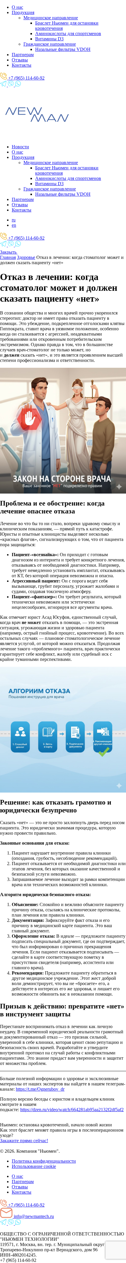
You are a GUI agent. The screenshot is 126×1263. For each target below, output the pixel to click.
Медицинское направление (50, 17)
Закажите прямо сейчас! (24, 1140)
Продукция (23, 12)
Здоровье (26, 257)
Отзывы (20, 59)
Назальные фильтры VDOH (63, 49)
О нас (17, 7)
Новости (20, 146)
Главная (8, 257)
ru (14, 219)
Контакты (21, 65)
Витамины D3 (49, 38)
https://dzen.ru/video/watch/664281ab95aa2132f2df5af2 (72, 1109)
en (14, 225)
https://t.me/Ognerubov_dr (40, 1089)
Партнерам (23, 54)
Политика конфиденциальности (44, 1161)
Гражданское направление (49, 44)
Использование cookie (34, 1166)
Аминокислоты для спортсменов (68, 33)
